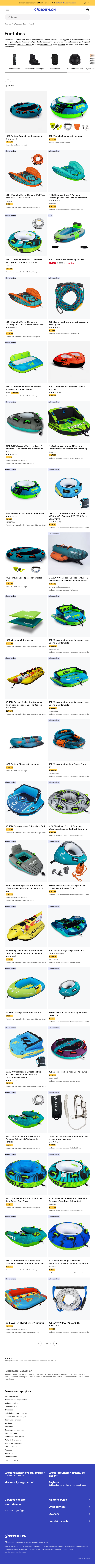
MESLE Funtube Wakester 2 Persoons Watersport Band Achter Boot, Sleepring (25, 1262)
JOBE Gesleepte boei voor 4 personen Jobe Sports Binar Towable (69, 703)
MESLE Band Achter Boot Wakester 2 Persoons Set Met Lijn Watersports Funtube (23, 1139)
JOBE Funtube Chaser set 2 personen (23, 764)
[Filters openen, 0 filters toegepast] (8, 79)
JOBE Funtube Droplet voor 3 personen (24, 136)
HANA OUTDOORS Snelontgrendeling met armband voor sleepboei (68, 1137)
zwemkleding (46, 44)
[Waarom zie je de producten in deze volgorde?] (6, 86)
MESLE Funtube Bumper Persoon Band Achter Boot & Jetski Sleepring (24, 388)
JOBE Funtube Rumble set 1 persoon (65, 136)
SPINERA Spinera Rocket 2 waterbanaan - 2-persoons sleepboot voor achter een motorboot (25, 953)
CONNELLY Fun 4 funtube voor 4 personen (25, 1323)
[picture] (26, 112)
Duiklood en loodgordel (14, 1437)
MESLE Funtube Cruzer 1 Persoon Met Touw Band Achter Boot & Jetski (26, 196)
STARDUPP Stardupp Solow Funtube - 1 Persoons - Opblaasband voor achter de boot (24, 449)
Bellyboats (9, 1426)
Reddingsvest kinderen (14, 1430)
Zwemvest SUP (11, 1406)
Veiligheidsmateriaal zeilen (16, 1413)
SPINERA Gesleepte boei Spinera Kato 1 (24, 1012)
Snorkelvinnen (11, 1447)
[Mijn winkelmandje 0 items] (87, 9)
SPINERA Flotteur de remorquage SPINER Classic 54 (68, 1013)
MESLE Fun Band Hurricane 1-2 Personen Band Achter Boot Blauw (24, 1199)
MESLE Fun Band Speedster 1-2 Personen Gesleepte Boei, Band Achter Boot (68, 1199)
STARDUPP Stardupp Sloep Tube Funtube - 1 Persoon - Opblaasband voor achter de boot (26, 888)
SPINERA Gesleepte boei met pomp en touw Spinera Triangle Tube (67, 886)
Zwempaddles (11, 1457)
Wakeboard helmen (75, 69)
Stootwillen (9, 1453)
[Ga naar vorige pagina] (39, 1343)
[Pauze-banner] (85, 3)
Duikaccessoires (12, 1403)
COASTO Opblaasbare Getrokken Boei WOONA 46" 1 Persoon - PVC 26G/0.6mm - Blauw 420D (69, 516)
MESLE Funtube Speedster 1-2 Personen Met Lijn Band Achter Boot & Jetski (24, 261)
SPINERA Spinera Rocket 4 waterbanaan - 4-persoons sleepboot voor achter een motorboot (25, 705)
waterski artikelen (24, 44)
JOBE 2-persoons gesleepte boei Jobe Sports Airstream (67, 951)
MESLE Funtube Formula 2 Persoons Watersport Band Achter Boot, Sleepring (68, 447)
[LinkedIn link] (22, 1510)
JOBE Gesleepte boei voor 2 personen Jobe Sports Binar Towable (69, 641)
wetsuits (61, 44)
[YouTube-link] (11, 1510)
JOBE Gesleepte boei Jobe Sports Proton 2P (68, 765)
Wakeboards (14, 69)
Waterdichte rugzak (13, 1440)
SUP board (9, 1423)
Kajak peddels (11, 1433)
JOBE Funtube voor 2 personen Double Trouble (67, 388)
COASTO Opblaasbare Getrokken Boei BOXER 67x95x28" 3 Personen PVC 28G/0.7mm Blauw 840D (24, 1075)
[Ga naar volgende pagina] (56, 1343)
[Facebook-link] (6, 1510)
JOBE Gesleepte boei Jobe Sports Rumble (25, 513)
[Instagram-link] (17, 1510)
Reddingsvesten (11, 1396)
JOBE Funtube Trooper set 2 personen (66, 260)
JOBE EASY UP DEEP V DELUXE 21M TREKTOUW (65, 1324)
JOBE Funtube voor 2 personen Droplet (24, 578)
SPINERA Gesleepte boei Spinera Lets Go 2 (25, 826)
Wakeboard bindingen (34, 69)
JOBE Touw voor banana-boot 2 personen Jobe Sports (68, 323)
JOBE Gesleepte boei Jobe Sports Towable (69, 1072)
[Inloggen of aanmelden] (82, 9)
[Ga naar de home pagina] (45, 9)
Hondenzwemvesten (13, 1443)
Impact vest (55, 69)
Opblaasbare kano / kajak (15, 1416)
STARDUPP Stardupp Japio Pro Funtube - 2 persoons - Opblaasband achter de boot (69, 579)
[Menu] (7, 9)
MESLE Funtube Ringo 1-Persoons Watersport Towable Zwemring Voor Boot (68, 1262)
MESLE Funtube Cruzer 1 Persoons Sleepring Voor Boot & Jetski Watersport (68, 196)
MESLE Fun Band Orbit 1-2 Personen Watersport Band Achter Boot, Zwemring (68, 827)
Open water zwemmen (14, 1420)
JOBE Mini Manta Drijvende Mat (20, 640)
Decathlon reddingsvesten (16, 1400)
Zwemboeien (10, 1410)
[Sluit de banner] (88, 3)
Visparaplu (9, 1450)
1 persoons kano (11, 1460)
